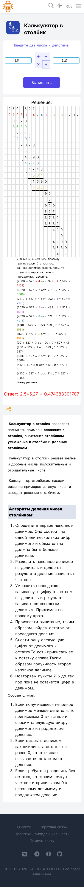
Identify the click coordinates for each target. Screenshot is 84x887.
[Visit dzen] (48, 854)
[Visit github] (59, 855)
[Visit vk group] (25, 855)
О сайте (24, 827)
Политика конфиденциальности (42, 834)
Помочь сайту (42, 841)
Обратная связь (53, 827)
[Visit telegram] (37, 854)
